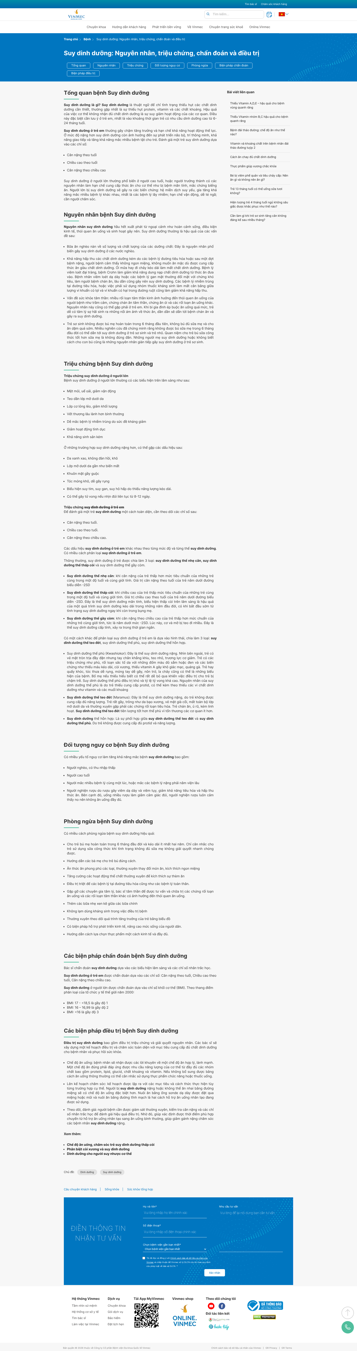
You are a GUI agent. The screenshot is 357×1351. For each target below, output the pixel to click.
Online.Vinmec (259, 27)
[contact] (347, 1327)
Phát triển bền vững (166, 27)
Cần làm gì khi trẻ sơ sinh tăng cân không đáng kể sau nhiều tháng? (258, 218)
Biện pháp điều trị (83, 73)
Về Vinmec (195, 27)
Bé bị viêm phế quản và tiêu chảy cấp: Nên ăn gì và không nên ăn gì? (259, 177)
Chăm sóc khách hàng (274, 4)
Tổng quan (78, 65)
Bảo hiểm (114, 1318)
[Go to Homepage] (76, 14)
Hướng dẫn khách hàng (129, 27)
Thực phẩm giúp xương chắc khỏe (253, 166)
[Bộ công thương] (264, 1306)
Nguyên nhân (107, 65)
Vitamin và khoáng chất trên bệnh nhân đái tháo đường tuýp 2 (259, 146)
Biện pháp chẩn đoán (233, 65)
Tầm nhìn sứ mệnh (84, 1305)
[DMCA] (264, 1317)
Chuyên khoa (96, 27)
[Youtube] (211, 1306)
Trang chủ (71, 39)
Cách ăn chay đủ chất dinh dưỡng (253, 157)
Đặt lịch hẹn (116, 1324)
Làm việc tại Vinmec (85, 1324)
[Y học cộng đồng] (219, 1320)
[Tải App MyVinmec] (146, 1315)
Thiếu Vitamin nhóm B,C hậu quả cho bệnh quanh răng (259, 119)
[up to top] (348, 1313)
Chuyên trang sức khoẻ (226, 27)
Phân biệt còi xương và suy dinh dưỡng (98, 1149)
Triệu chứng (135, 65)
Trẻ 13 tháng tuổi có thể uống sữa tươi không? (256, 191)
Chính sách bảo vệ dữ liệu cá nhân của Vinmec (236, 1348)
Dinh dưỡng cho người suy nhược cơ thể (99, 1154)
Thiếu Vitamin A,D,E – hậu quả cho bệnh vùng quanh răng (257, 105)
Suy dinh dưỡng (112, 1172)
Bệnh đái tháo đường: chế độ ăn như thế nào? (257, 132)
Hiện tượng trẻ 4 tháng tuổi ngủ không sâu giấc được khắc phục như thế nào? (259, 204)
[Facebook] (222, 1306)
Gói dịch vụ (115, 1312)
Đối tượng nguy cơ (167, 65)
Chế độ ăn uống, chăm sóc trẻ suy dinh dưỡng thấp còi (110, 1145)
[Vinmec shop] (185, 1315)
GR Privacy (271, 1348)
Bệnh (87, 39)
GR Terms (287, 1348)
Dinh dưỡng (87, 1172)
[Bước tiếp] (219, 1327)
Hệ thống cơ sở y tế (85, 1312)
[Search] (208, 14)
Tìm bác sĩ (251, 4)
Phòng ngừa (200, 65)
